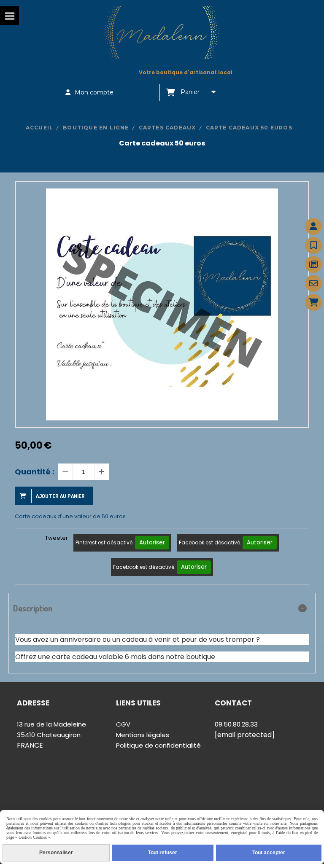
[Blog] (313, 264)
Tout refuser (162, 853)
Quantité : (34, 471)
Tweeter (56, 538)
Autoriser (152, 542)
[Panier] (313, 302)
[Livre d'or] (313, 245)
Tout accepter (268, 853)
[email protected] (245, 735)
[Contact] (313, 283)
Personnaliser (56, 853)
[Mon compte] (313, 226)
